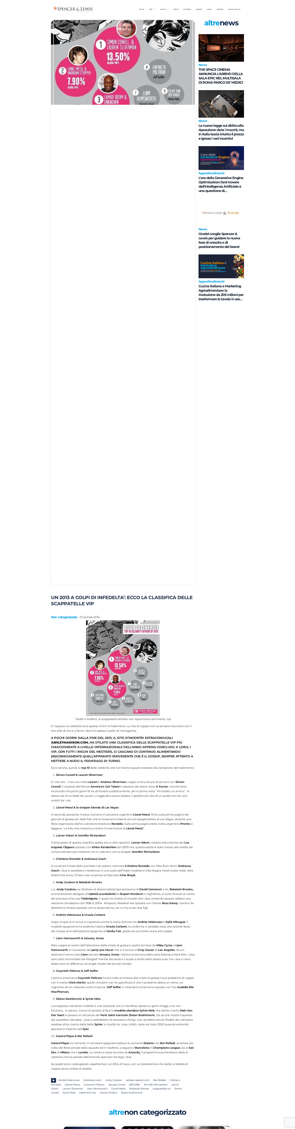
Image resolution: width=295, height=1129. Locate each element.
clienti (176, 9)
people (199, 9)
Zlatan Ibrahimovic (132, 1092)
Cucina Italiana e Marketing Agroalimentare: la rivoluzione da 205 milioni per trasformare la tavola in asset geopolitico (221, 292)
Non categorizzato (64, 617)
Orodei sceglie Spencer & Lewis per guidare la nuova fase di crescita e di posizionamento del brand (219, 240)
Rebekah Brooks (139, 1088)
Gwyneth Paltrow (94, 1084)
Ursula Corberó (108, 1092)
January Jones (116, 1084)
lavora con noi (234, 9)
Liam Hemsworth (97, 1088)
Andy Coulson (114, 1080)
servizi (163, 9)
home (141, 9)
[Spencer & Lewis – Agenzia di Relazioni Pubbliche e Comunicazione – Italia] (73, 9)
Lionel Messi (118, 1088)
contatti (219, 9)
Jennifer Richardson (156, 1084)
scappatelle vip (162, 1088)
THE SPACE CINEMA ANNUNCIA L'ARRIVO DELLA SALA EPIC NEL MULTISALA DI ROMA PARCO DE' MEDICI (221, 76)
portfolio (187, 9)
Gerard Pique (72, 1084)
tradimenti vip (87, 1092)
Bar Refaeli (159, 1080)
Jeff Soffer (134, 1084)
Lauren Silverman (72, 1088)
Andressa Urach (92, 1080)
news (209, 9)
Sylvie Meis (69, 1092)
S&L (151, 9)
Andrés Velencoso (69, 1080)
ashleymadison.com (138, 1080)
